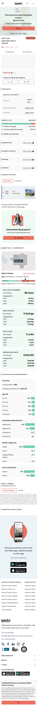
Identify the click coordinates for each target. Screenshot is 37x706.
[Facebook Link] (8, 644)
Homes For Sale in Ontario (9, 585)
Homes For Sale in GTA (8, 589)
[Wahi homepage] (18, 3)
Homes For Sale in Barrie (9, 606)
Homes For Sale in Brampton (10, 603)
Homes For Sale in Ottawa (9, 599)
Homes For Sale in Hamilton (10, 596)
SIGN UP (18, 28)
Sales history (7, 181)
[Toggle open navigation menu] (3, 3)
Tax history (18, 181)
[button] (14, 108)
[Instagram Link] (18, 644)
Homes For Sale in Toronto (9, 592)
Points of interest (9, 490)
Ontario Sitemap (6, 609)
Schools (20, 490)
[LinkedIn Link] (13, 644)
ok (18, 702)
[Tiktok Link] (23, 644)
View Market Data (29, 273)
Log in (33, 3)
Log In (24, 33)
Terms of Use (25, 698)
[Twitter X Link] (3, 644)
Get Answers (18, 238)
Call (11, 82)
